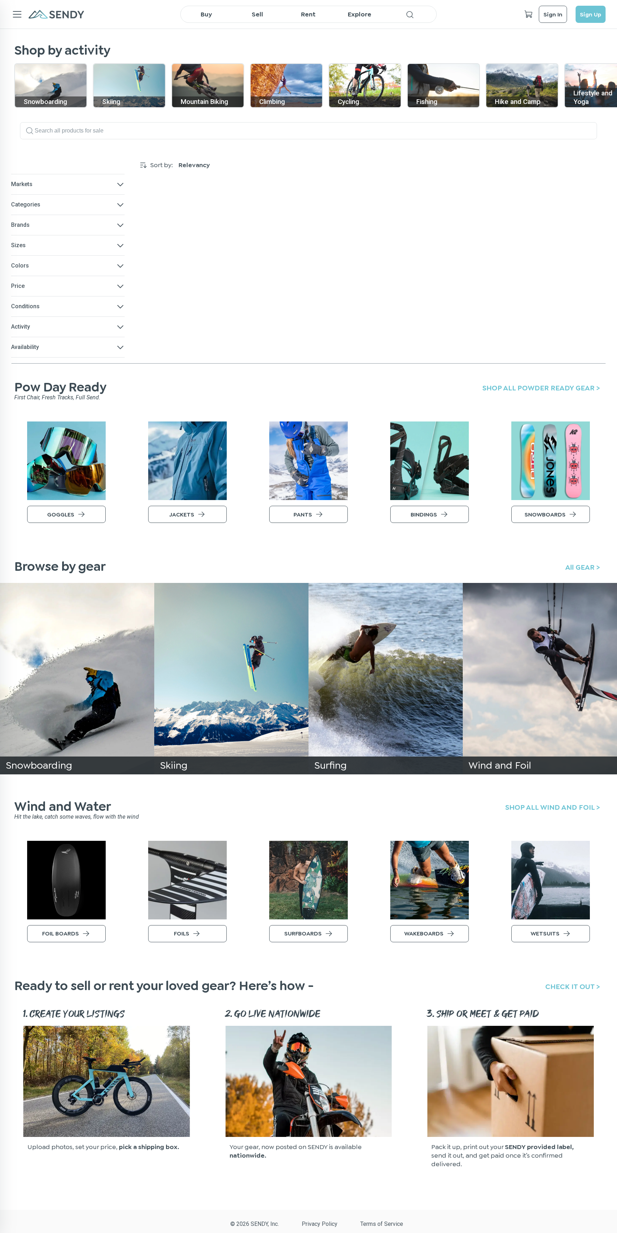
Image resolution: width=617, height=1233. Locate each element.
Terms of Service (381, 1223)
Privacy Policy (319, 1223)
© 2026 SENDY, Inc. (254, 1223)
